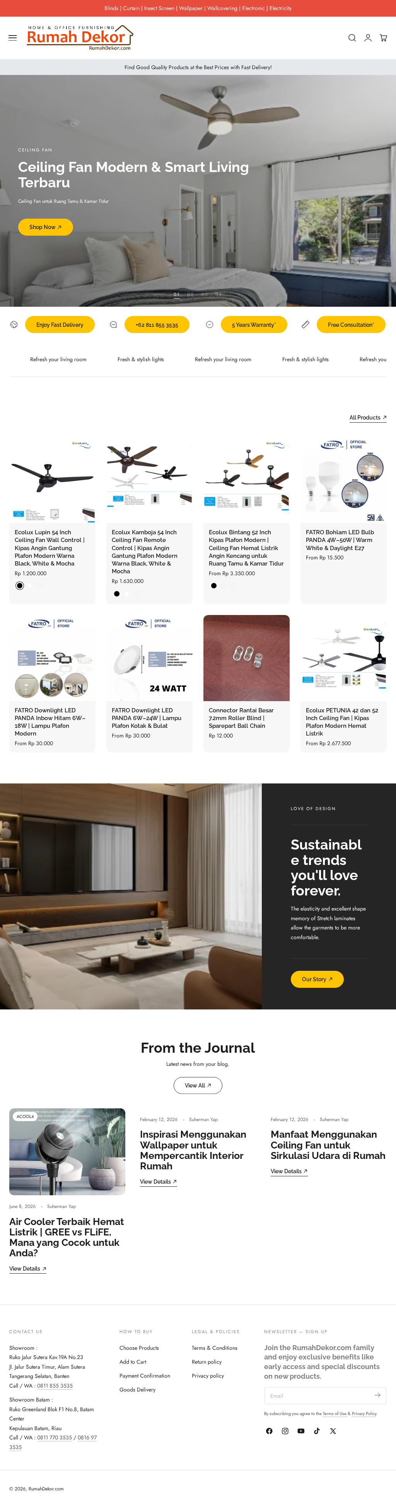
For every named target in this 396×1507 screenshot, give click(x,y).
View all (195, 1085)
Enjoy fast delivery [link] (60, 324)
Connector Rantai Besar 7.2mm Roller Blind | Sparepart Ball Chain (241, 718)
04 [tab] (218, 294)
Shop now (42, 219)
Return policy (207, 1362)
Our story (314, 979)
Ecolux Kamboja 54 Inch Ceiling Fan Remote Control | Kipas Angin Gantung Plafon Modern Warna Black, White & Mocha (145, 552)
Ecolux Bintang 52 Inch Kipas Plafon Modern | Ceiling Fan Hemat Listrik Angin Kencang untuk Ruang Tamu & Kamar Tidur (246, 548)
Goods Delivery (137, 1389)
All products (365, 417)
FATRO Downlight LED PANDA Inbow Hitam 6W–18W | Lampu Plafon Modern (50, 722)
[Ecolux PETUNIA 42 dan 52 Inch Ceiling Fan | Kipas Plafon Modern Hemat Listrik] (343, 658)
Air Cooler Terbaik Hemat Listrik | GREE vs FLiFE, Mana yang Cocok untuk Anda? (66, 1237)
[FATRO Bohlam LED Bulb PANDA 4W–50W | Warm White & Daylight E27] (343, 480)
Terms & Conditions (214, 1348)
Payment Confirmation (144, 1376)
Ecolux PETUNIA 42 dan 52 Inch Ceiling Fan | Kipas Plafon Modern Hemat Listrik (342, 722)
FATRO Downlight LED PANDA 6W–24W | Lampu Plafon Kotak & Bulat (146, 718)
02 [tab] (190, 294)
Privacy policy (208, 1376)
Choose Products (139, 1348)
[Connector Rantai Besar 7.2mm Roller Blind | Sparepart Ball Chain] (246, 658)
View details (24, 1268)
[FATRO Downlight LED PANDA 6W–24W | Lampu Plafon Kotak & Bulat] (149, 658)
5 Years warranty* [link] (254, 324)
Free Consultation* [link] (351, 324)
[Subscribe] (378, 1395)
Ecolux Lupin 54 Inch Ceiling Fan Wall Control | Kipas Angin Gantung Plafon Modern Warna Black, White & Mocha (50, 548)
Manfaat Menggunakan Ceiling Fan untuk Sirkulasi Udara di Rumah (328, 1145)
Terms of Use (335, 1413)
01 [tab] (177, 294)
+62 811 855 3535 (157, 324)
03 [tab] (204, 294)
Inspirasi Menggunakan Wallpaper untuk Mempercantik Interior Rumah (193, 1150)
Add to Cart (132, 1362)
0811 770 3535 (54, 1437)
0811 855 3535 (55, 1386)
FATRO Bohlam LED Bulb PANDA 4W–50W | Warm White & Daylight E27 (340, 540)
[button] (13, 38)
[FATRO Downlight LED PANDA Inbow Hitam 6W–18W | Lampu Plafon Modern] (52, 658)
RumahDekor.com (46, 1488)
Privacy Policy (364, 1413)
